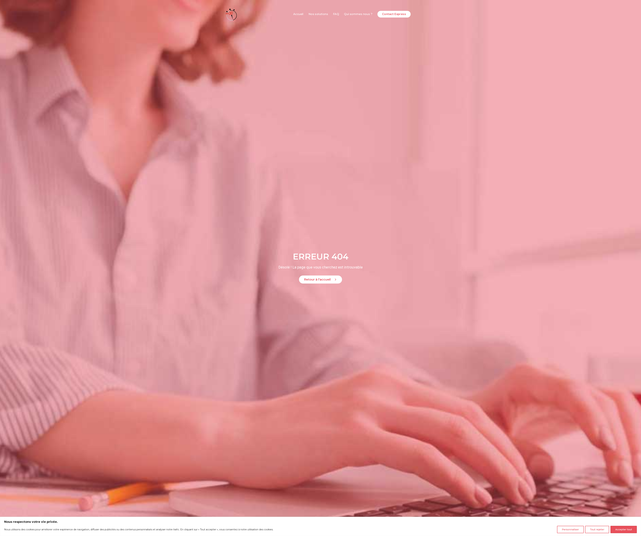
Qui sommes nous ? (358, 14)
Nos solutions (318, 14)
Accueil (298, 14)
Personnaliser (570, 529)
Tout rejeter (597, 529)
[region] (320, 526)
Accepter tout (623, 529)
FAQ (336, 14)
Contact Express (394, 14)
